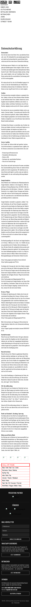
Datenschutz (17, 603)
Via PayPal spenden (15, 594)
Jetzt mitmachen (15, 573)
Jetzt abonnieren (15, 555)
